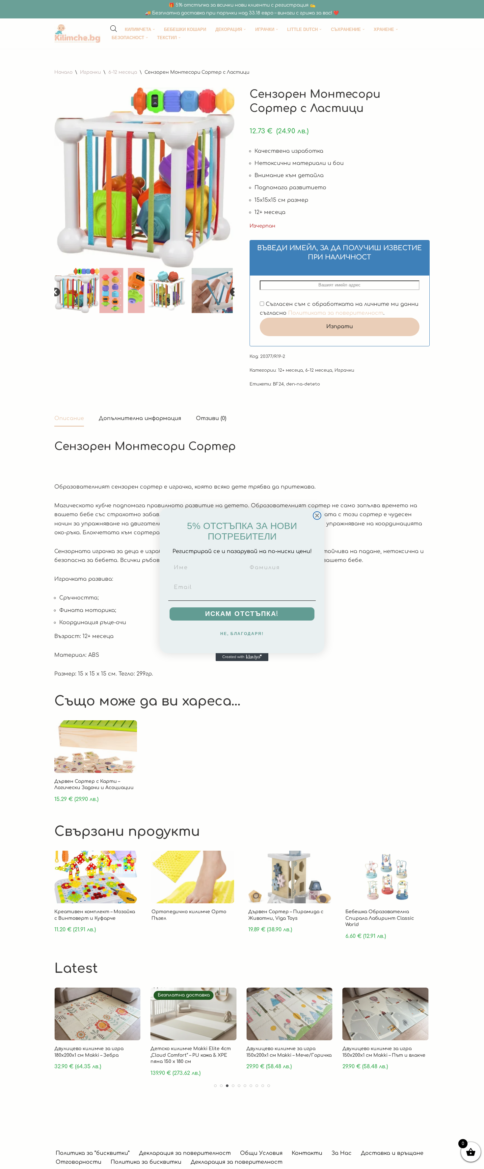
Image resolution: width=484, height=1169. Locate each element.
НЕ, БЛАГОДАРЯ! (242, 633)
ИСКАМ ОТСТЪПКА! (242, 614)
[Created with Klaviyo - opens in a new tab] (242, 657)
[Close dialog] (317, 515)
